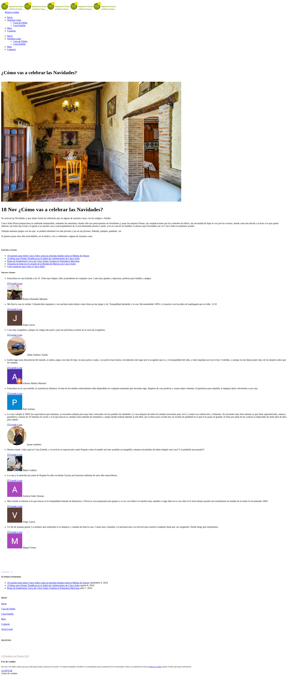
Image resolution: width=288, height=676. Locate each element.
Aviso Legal (7, 629)
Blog (3, 619)
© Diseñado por (9, 656)
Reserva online (12, 12)
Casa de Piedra (8, 608)
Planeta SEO (23, 656)
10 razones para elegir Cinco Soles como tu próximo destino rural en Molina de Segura (48, 255)
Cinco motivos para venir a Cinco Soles (26, 266)
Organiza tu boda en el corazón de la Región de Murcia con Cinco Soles (41, 264)
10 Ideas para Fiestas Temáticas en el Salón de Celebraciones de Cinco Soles (43, 258)
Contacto (5, 624)
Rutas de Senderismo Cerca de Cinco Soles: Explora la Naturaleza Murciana (43, 261)
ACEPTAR (6, 670)
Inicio (4, 603)
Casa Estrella (7, 614)
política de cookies (155, 667)
